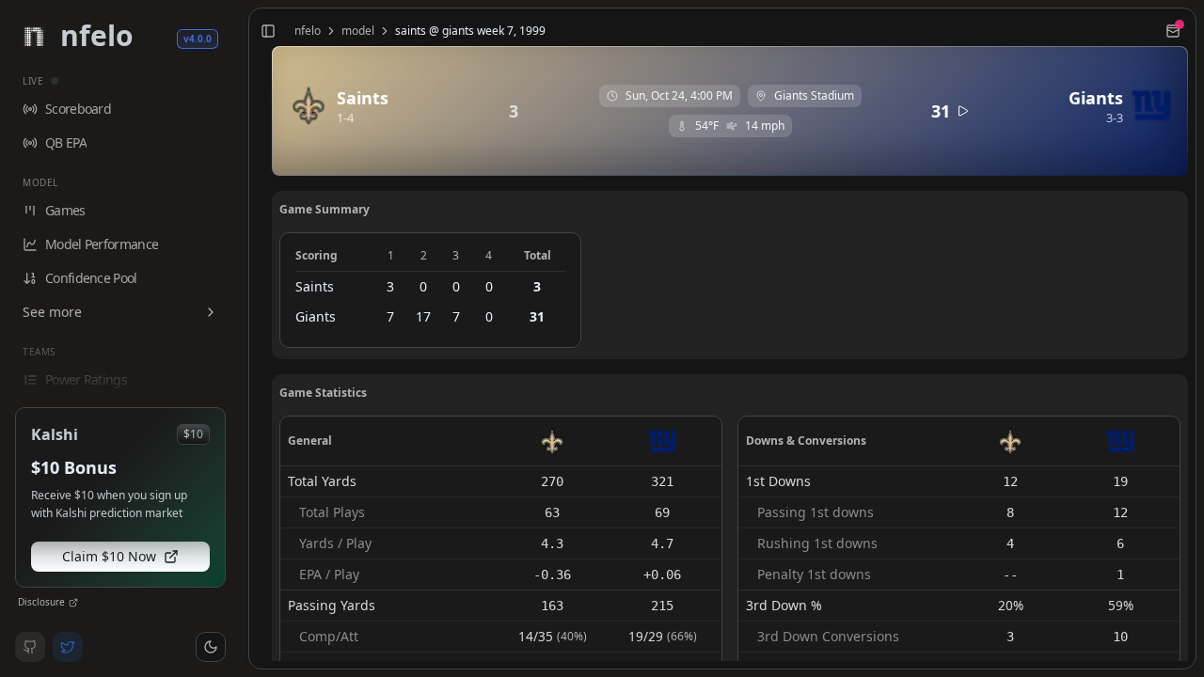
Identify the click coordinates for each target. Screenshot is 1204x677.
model (357, 31)
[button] (211, 647)
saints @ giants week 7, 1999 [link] (470, 31)
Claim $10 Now (109, 556)
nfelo (307, 31)
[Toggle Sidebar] (240, 338)
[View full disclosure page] (73, 602)
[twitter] (68, 647)
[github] (30, 647)
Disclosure (41, 601)
